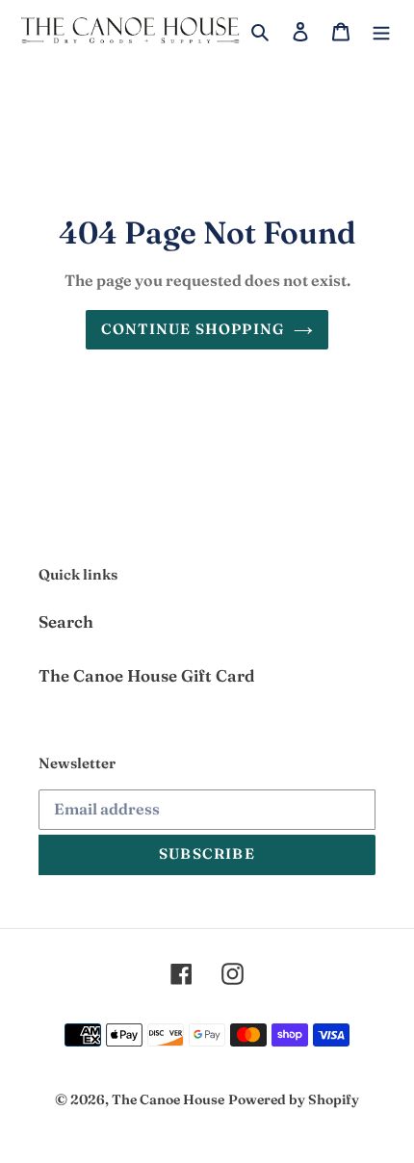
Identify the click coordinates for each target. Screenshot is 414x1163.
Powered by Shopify (293, 1099)
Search (66, 621)
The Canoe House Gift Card (147, 675)
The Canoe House (168, 1099)
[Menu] (381, 30)
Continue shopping (192, 329)
